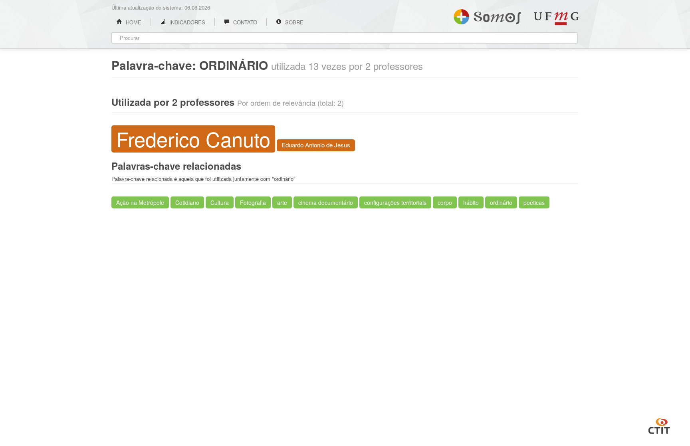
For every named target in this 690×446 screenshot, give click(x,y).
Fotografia (253, 202)
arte (282, 202)
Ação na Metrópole (140, 202)
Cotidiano (187, 202)
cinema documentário (325, 202)
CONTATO (244, 22)
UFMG (556, 18)
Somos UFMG (487, 15)
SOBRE (293, 22)
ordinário (501, 202)
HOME (132, 22)
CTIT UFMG (659, 425)
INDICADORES (186, 22)
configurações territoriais (395, 202)
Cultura (219, 202)
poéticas (534, 202)
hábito (471, 202)
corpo (445, 202)
